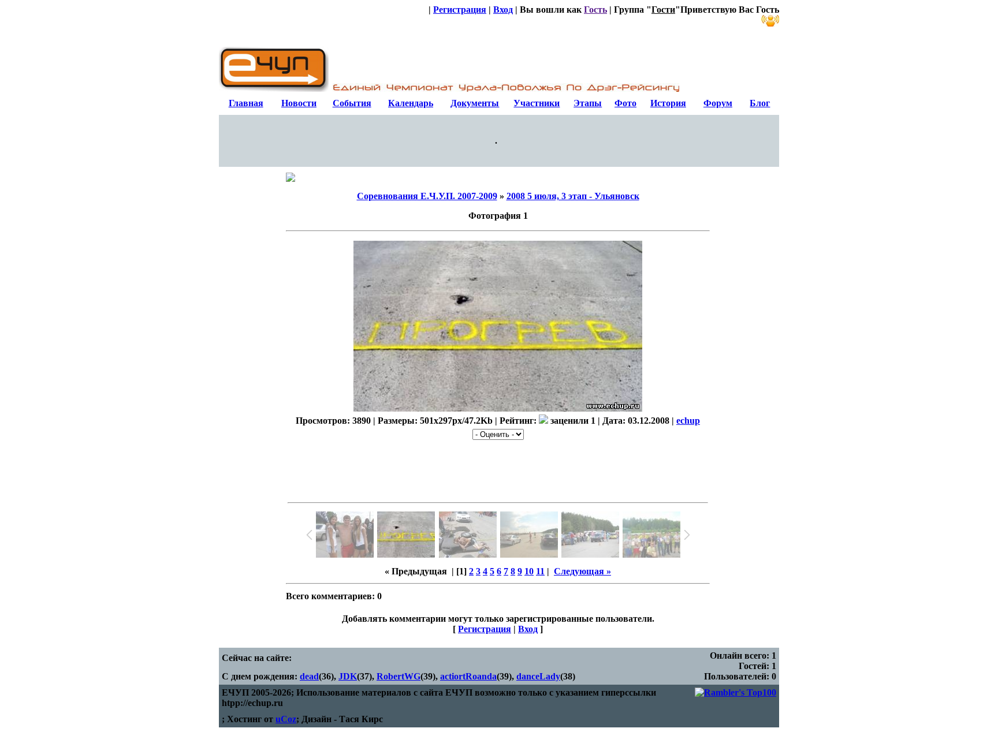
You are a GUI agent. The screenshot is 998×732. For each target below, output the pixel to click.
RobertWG (398, 676)
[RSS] (770, 21)
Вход (503, 9)
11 (540, 571)
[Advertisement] (498, 469)
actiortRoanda (468, 676)
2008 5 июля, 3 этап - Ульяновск (573, 196)
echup (688, 420)
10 (529, 571)
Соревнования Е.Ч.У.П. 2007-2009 (427, 196)
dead (309, 676)
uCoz (285, 719)
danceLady (538, 676)
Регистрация (459, 9)
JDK (347, 676)
